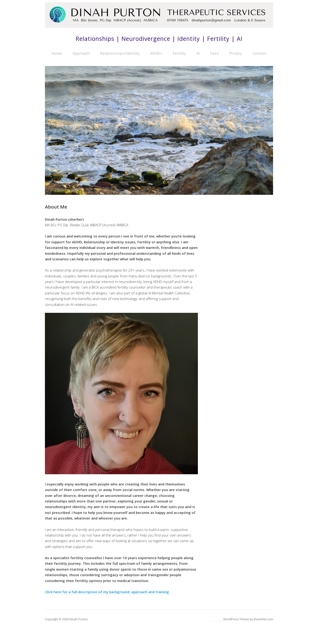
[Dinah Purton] (159, 25)
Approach (81, 53)
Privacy (236, 53)
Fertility (179, 53)
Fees (214, 53)
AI (198, 53)
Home (57, 53)
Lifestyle (217, 619)
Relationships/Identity (120, 53)
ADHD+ (156, 53)
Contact (259, 53)
